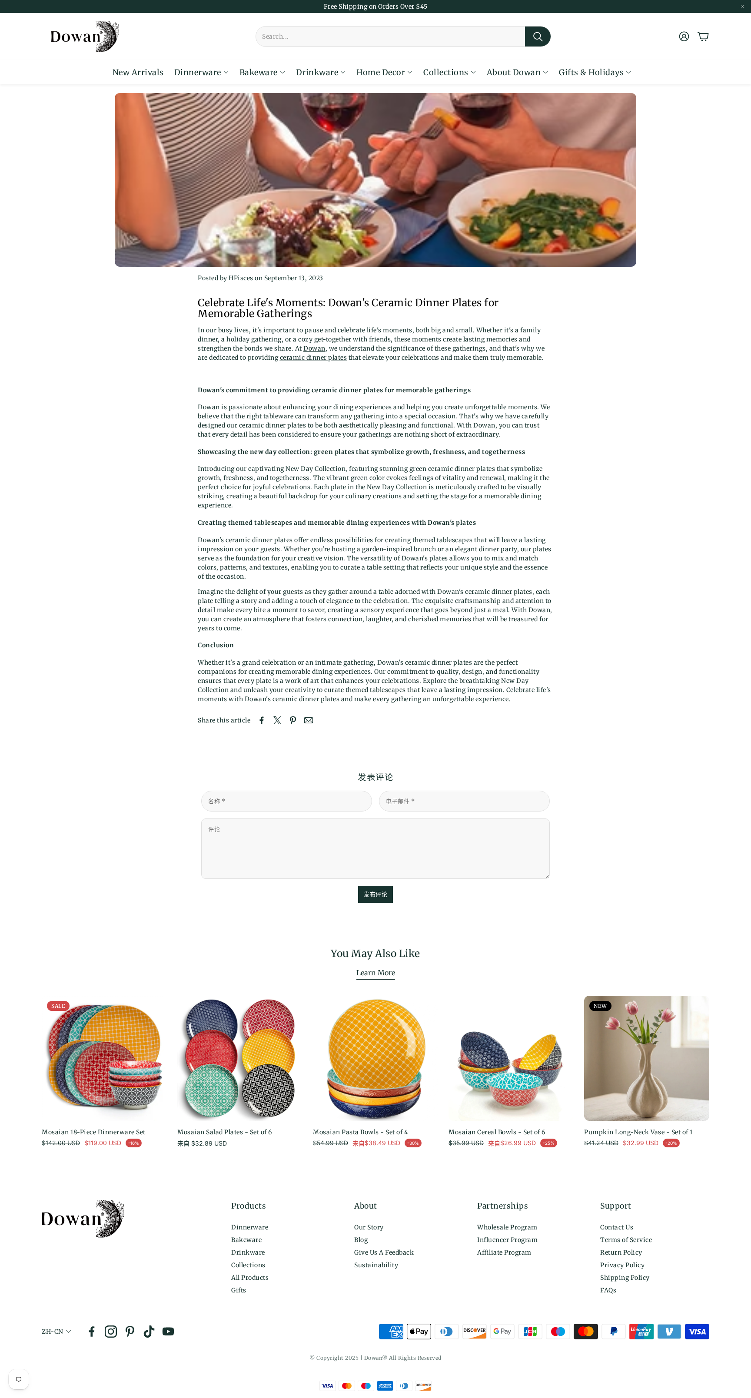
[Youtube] (168, 1331)
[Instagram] (111, 1331)
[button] (403, 36)
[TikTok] (149, 1331)
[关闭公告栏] (742, 6)
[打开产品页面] (239, 1058)
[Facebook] (92, 1331)
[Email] (308, 720)
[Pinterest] (130, 1331)
